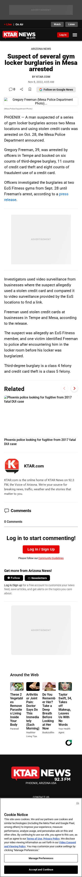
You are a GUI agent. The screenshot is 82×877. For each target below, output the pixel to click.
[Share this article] (21, 89)
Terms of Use (34, 838)
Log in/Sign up (13, 585)
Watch (57, 24)
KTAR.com (34, 466)
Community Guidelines (51, 558)
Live (9, 24)
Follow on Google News (58, 89)
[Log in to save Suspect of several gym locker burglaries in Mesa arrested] (30, 89)
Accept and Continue (41, 869)
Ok (77, 803)
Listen (71, 24)
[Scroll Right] (74, 388)
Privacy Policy (51, 838)
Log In (63, 35)
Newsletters (39, 578)
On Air (19, 24)
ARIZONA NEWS (41, 49)
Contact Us (41, 797)
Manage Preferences (41, 858)
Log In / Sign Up (41, 549)
